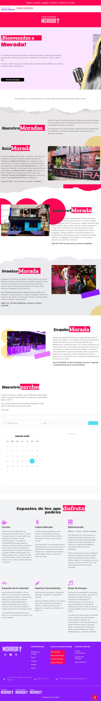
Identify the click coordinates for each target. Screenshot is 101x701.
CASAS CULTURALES (25, 8)
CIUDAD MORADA (8, 10)
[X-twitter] (16, 654)
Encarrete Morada (57, 655)
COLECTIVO (5, 8)
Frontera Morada (56, 659)
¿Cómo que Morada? (79, 658)
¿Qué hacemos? (81, 662)
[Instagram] (5, 654)
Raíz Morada (55, 652)
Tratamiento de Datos (50, 697)
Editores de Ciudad (35, 653)
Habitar (33, 665)
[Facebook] (10, 654)
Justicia (34, 661)
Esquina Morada (56, 662)
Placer (33, 668)
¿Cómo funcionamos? (80, 652)
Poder (33, 657)
